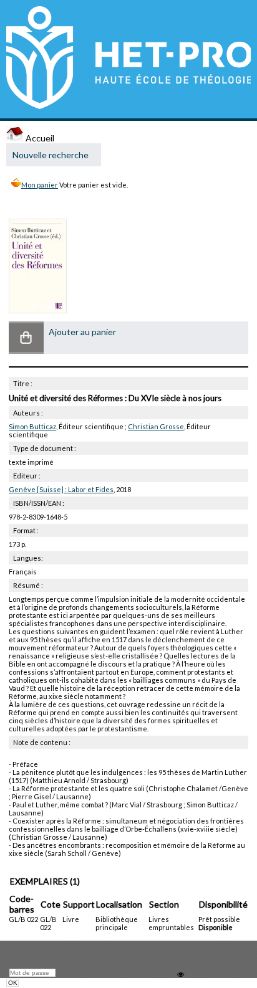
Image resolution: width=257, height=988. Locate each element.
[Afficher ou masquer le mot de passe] (180, 974)
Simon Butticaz (32, 426)
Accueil (39, 138)
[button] (26, 337)
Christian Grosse (156, 426)
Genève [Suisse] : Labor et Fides (61, 489)
